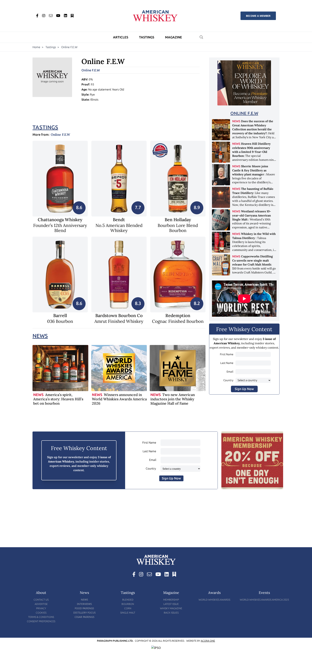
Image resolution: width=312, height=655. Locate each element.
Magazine (173, 37)
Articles (120, 37)
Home (36, 47)
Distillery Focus (84, 612)
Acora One (208, 640)
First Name (226, 354)
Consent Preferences (41, 621)
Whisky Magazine (171, 608)
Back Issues (171, 612)
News (40, 336)
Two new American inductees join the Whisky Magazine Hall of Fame (172, 399)
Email (230, 371)
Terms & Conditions (41, 617)
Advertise (41, 604)
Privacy (41, 608)
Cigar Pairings (84, 617)
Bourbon (128, 604)
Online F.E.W (90, 70)
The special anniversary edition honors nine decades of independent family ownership (253, 155)
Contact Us (41, 599)
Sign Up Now (244, 389)
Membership (171, 599)
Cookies (41, 612)
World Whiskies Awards (214, 599)
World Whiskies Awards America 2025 (264, 599)
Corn (127, 608)
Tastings (146, 37)
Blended (127, 599)
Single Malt (127, 612)
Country (228, 380)
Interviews (84, 604)
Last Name (226, 363)
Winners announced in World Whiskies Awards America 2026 (119, 399)
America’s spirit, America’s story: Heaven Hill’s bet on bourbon (58, 399)
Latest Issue (171, 604)
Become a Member (258, 15)
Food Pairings (84, 608)
